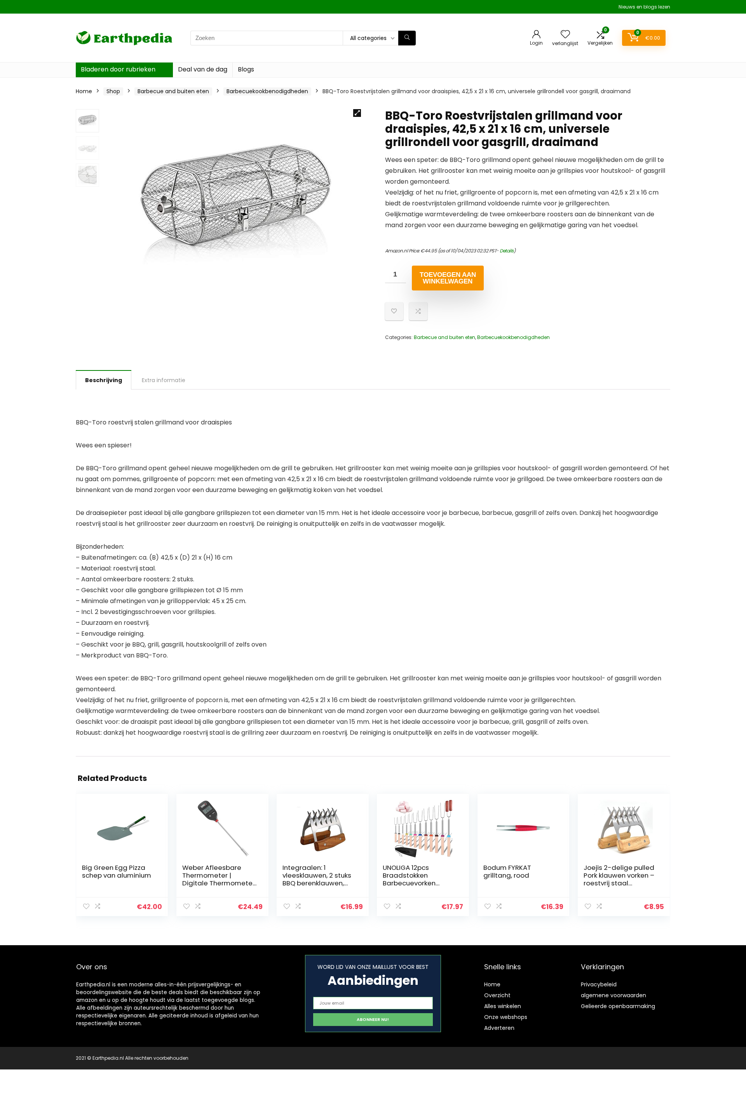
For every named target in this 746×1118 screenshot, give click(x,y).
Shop (113, 91)
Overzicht (497, 995)
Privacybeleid (599, 984)
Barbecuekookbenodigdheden (267, 91)
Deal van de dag (202, 69)
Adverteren (499, 1028)
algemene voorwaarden (613, 995)
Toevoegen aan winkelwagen (448, 278)
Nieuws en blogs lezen (644, 6)
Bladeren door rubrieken (118, 69)
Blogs (246, 69)
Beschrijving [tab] (103, 380)
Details (507, 250)
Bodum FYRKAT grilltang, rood (507, 871)
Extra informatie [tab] (163, 380)
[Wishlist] (565, 34)
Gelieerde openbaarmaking (618, 1006)
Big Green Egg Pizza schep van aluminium (116, 871)
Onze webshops (505, 1017)
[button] (357, 113)
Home (84, 91)
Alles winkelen (502, 1006)
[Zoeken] (407, 38)
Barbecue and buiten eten (173, 91)
